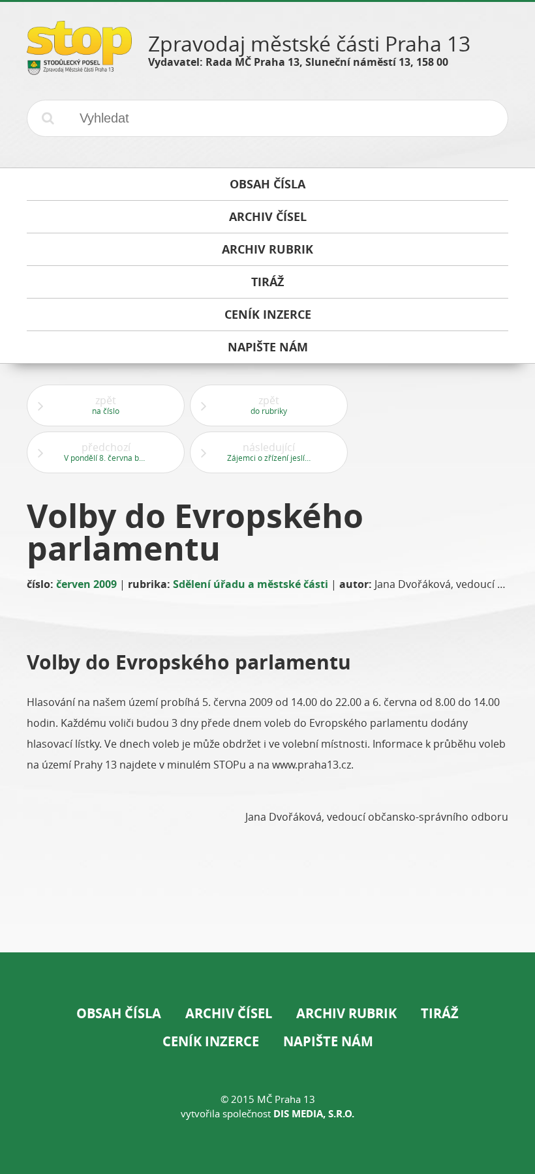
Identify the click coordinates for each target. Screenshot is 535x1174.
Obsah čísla (118, 1013)
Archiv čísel (228, 1013)
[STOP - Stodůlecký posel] (79, 70)
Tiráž (440, 1013)
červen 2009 (86, 584)
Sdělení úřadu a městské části (250, 584)
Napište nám (328, 1041)
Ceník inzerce (210, 1041)
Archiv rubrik (346, 1013)
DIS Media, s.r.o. (313, 1114)
